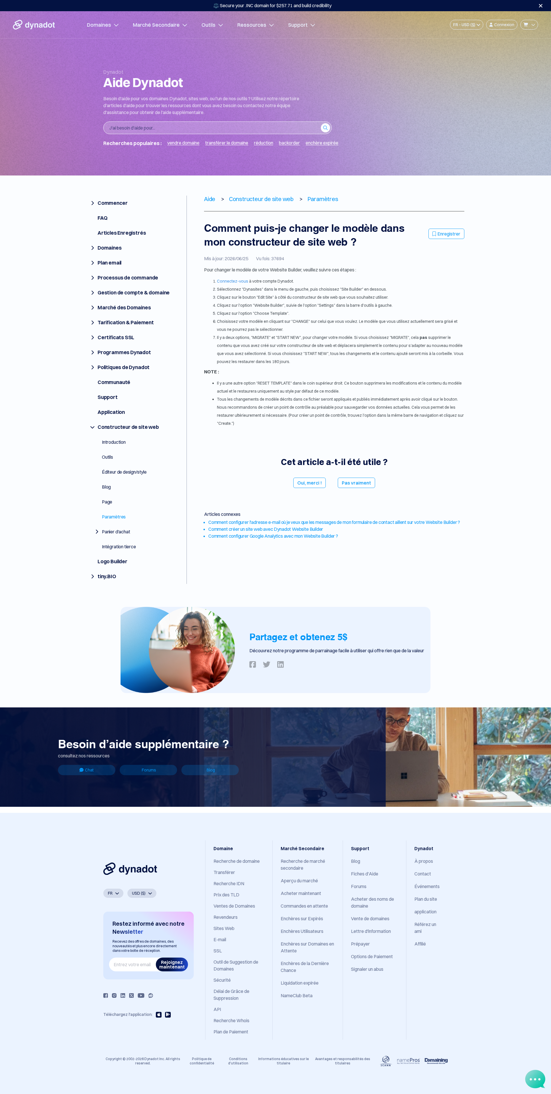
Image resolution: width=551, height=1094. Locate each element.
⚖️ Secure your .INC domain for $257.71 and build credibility (272, 5)
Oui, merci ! (309, 483)
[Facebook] (105, 995)
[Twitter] (131, 995)
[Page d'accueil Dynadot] (34, 25)
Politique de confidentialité (202, 1061)
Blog (211, 770)
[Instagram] (114, 995)
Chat (89, 770)
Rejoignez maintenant (172, 964)
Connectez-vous (233, 281)
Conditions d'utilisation (238, 1061)
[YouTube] (141, 995)
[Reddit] (150, 995)
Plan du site (425, 899)
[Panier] (529, 25)
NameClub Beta (297, 995)
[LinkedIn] (123, 995)
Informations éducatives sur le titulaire (283, 1061)
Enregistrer (448, 234)
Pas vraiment (356, 483)
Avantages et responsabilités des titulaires (342, 1061)
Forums (149, 770)
